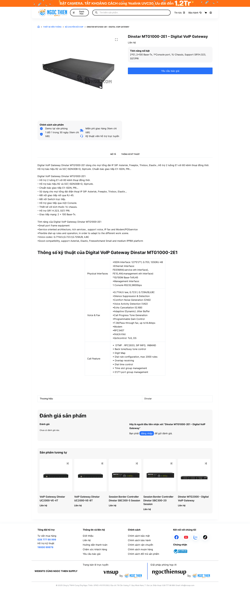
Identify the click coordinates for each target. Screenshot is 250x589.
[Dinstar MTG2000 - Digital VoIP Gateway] (194, 475)
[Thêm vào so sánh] (67, 463)
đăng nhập (146, 433)
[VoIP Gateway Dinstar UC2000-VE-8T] (90, 475)
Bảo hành (193, 12)
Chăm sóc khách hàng (95, 549)
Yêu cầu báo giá (170, 70)
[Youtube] (186, 537)
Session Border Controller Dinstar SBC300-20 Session (158, 500)
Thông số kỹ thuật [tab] (130, 154)
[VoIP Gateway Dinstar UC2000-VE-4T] (56, 475)
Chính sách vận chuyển (140, 544)
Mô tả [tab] (113, 154)
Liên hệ (87, 540)
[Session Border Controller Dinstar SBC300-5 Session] (125, 475)
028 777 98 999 (46, 539)
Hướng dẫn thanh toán (95, 544)
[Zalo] (195, 537)
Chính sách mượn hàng (140, 549)
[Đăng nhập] (211, 13)
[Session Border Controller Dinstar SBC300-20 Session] (159, 475)
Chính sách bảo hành (139, 540)
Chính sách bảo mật (139, 535)
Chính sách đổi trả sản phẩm (143, 553)
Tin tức (178, 12)
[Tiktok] (205, 537)
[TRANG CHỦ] (38, 27)
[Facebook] (176, 537)
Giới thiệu (88, 535)
